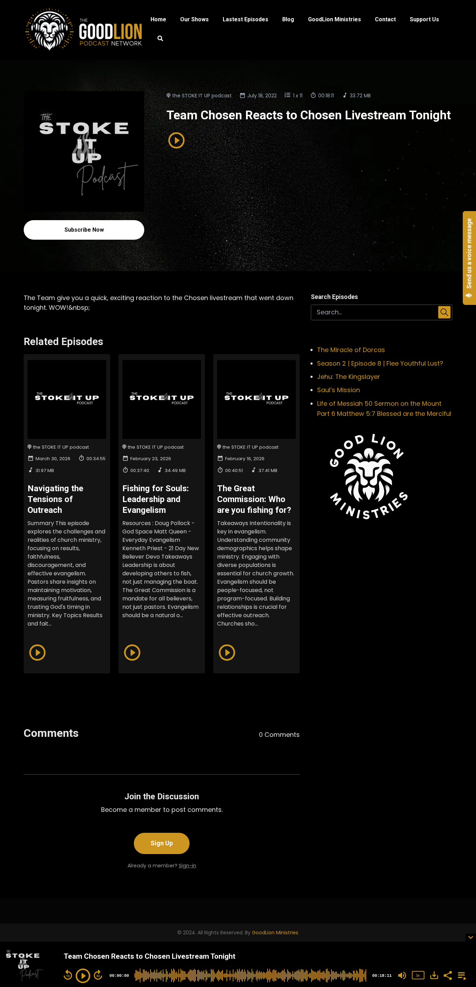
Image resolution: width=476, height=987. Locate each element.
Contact (385, 19)
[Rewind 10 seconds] (68, 975)
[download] (434, 975)
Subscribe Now (84, 229)
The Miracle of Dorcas (351, 349)
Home (158, 19)
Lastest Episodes (245, 19)
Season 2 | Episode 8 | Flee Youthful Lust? (380, 363)
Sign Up (162, 843)
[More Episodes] (460, 975)
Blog (288, 19)
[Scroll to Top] (459, 909)
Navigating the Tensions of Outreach (55, 499)
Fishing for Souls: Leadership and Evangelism (155, 499)
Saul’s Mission (338, 390)
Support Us (424, 19)
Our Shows (194, 19)
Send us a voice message (469, 254)
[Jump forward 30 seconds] (98, 975)
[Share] (447, 975)
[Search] (157, 39)
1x (418, 975)
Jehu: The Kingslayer (348, 376)
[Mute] (402, 975)
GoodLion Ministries (334, 19)
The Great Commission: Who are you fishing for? (254, 499)
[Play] (83, 976)
